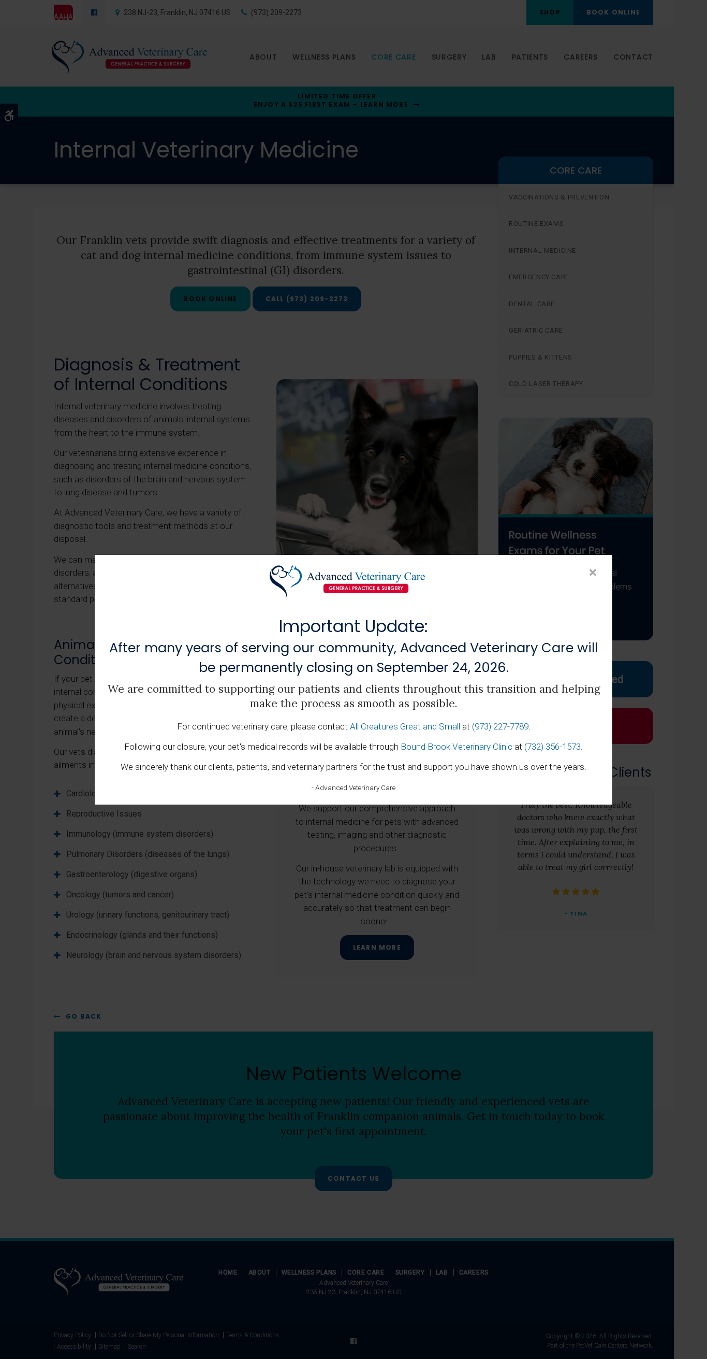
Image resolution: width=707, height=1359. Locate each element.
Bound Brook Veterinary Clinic (456, 746)
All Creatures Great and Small (405, 726)
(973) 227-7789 (500, 726)
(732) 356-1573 (552, 746)
